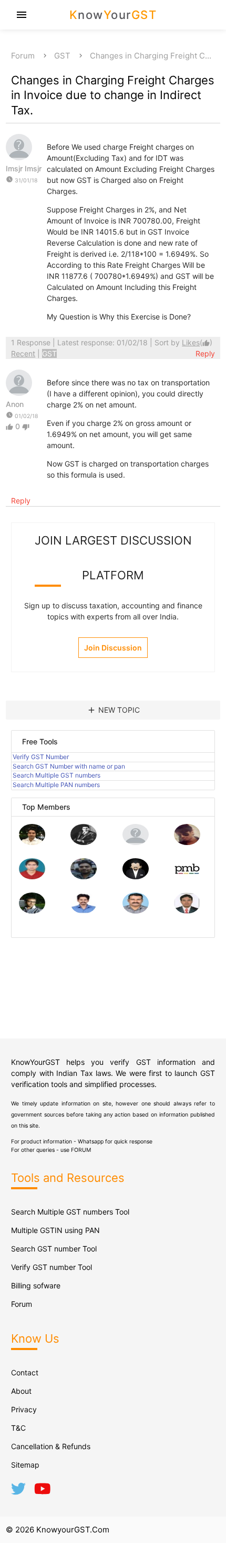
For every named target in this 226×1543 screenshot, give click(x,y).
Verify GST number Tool (51, 1267)
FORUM (81, 1150)
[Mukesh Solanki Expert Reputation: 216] (32, 910)
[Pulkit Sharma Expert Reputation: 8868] (32, 842)
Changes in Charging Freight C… (150, 56)
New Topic (113, 710)
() (197, 342)
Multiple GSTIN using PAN (55, 1230)
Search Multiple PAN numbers (56, 785)
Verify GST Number (41, 757)
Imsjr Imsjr (24, 168)
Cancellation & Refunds (50, 1446)
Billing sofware (35, 1285)
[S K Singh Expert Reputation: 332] (83, 876)
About (21, 1390)
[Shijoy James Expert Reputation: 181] (135, 910)
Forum (23, 56)
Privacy (24, 1409)
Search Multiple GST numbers (56, 775)
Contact (24, 1372)
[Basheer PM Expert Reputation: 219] (187, 876)
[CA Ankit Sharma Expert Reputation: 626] (32, 876)
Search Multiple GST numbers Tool (70, 1211)
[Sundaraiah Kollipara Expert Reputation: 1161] (135, 842)
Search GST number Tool (54, 1248)
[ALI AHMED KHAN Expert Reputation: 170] (187, 910)
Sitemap (25, 1464)
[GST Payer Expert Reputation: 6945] (83, 842)
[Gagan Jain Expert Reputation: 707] (187, 842)
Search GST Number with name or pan (69, 766)
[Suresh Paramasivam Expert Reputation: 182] (83, 910)
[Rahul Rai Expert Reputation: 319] (135, 876)
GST (62, 56)
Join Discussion (113, 647)
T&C (18, 1427)
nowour (113, 15)
